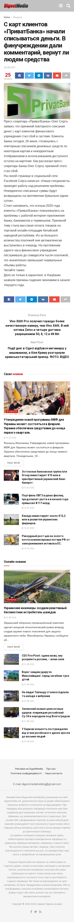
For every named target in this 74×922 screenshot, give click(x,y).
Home (7, 17)
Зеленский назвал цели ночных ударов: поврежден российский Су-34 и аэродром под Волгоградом (46, 712)
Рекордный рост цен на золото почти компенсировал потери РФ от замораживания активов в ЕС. (46, 540)
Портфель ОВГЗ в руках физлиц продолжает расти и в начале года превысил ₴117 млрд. (45, 499)
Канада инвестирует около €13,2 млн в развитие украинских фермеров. (43, 519)
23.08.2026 (29, 741)
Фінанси (17, 17)
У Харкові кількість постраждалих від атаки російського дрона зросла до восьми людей (46, 732)
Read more (13, 463)
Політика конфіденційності (26, 773)
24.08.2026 (29, 701)
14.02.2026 (29, 528)
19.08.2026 (29, 664)
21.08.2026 (29, 684)
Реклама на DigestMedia (29, 768)
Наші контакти (53, 773)
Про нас (51, 768)
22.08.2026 (11, 618)
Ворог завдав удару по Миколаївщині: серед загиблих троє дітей (45, 675)
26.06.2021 (10, 67)
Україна (11, 600)
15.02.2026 (11, 438)
